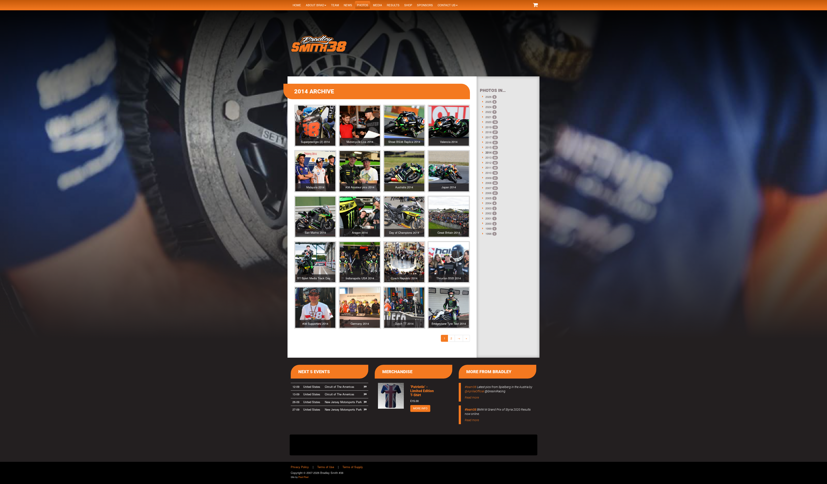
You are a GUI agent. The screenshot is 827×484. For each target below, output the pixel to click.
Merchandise (397, 371)
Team (335, 5)
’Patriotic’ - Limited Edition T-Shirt (422, 391)
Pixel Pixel (303, 477)
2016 (488, 142)
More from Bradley (488, 371)
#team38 (470, 387)
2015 (488, 147)
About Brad (315, 5)
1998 (488, 234)
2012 (488, 163)
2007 (488, 188)
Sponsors (425, 5)
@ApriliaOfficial (474, 391)
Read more (472, 397)
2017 (488, 137)
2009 (488, 178)
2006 (488, 193)
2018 (488, 132)
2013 (488, 157)
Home (297, 5)
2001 (488, 218)
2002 (488, 213)
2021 (488, 117)
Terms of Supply (352, 467)
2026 (488, 97)
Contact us (446, 5)
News (348, 5)
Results (393, 5)
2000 (488, 223)
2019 (488, 127)
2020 (488, 122)
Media (377, 5)
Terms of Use (325, 467)
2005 (488, 198)
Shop (408, 5)
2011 (488, 167)
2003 (488, 208)
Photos (362, 5)
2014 (488, 152)
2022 (488, 112)
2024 (488, 107)
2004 (488, 203)
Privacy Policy (300, 467)
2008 (488, 183)
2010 (488, 173)
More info (420, 408)
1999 (488, 228)
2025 (488, 102)
